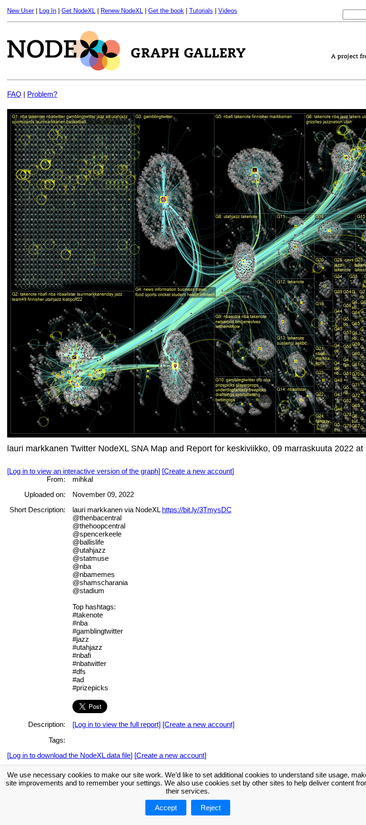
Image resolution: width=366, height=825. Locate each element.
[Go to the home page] (126, 68)
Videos (227, 10)
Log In (47, 10)
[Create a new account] (198, 471)
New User (20, 10)
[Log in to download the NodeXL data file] (69, 755)
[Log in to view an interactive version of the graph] (83, 471)
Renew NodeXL (122, 10)
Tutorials (201, 10)
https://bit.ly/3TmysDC (197, 510)
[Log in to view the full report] (116, 724)
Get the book (166, 10)
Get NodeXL (78, 10)
